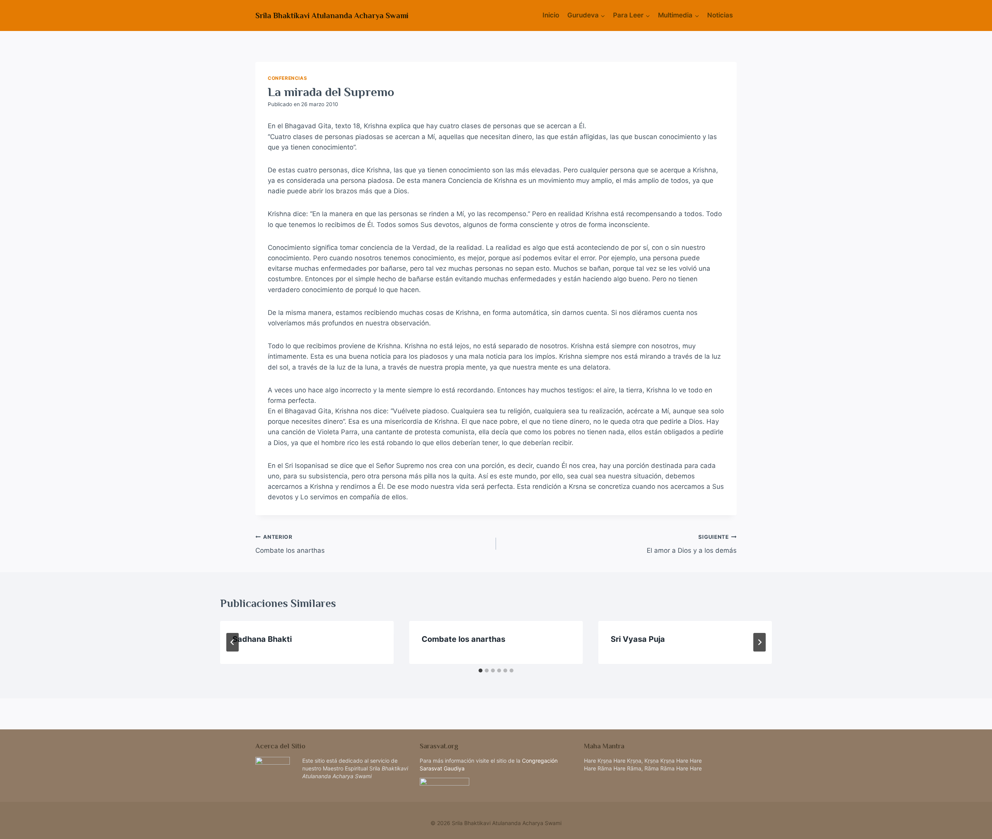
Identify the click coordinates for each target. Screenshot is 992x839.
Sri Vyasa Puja (638, 639)
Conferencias (287, 78)
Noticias (720, 15)
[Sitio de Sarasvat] (496, 787)
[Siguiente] (759, 642)
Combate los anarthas (290, 544)
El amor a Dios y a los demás (692, 544)
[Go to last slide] (232, 642)
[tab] (480, 670)
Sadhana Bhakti (262, 639)
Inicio (550, 15)
